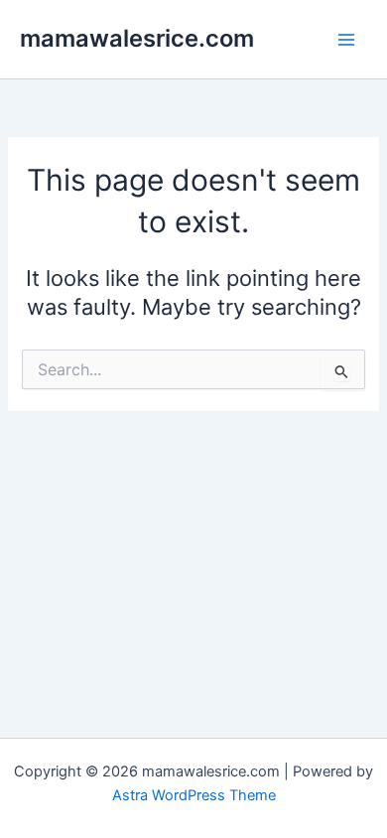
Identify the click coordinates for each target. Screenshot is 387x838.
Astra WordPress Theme (194, 795)
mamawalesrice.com (137, 38)
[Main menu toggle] (346, 40)
